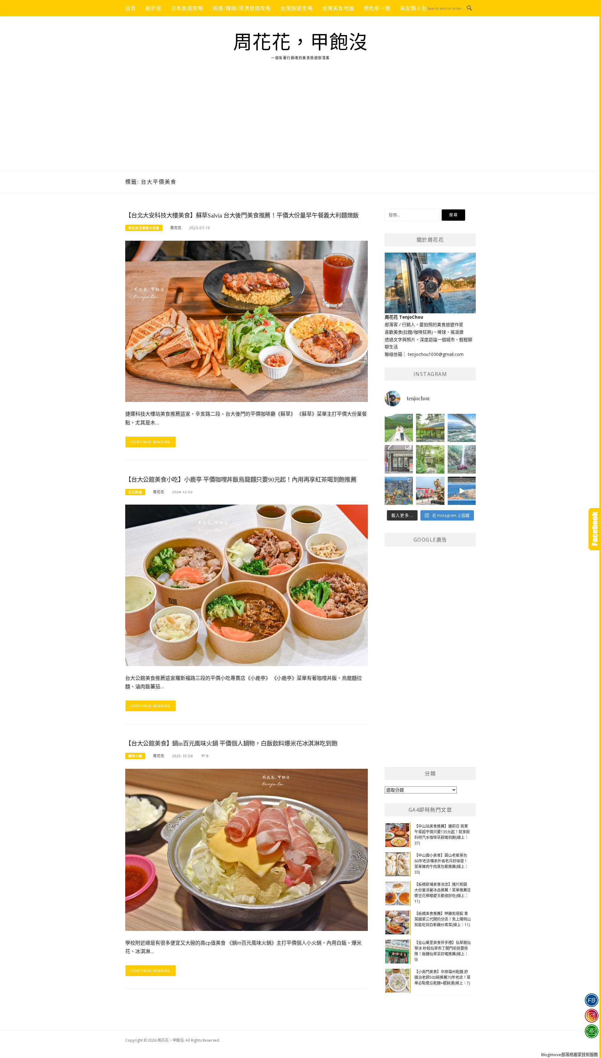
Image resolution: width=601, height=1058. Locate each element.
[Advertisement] (300, 123)
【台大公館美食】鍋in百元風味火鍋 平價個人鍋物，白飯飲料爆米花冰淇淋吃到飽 (231, 743)
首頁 (130, 8)
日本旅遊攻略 (187, 8)
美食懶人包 (413, 8)
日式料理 (135, 492)
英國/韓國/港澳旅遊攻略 (242, 8)
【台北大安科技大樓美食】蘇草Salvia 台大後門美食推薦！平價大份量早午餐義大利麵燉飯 (242, 215)
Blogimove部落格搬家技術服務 (569, 1054)
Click (594, 529)
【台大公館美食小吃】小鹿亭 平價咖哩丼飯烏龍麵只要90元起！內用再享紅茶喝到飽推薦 (241, 479)
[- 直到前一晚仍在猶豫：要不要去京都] (430, 459)
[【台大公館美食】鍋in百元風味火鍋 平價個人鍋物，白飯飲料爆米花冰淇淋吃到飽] (246, 849)
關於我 (153, 8)
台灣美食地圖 (338, 8)
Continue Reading (151, 441)
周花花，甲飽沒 (300, 42)
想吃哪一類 (377, 8)
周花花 (176, 227)
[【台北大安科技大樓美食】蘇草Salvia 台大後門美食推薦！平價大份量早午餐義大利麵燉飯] (246, 321)
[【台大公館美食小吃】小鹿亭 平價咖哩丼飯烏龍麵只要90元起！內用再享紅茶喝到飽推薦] (246, 585)
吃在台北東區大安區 (143, 228)
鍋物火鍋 (135, 756)
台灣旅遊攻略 (296, 8)
